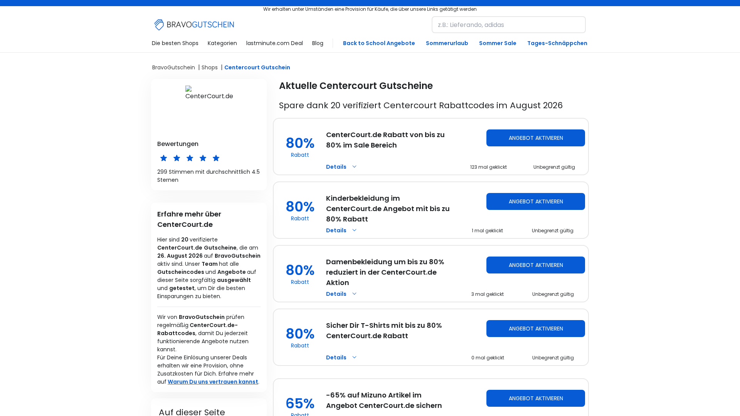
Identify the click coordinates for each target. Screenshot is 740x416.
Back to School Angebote (379, 43)
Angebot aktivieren (536, 138)
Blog (317, 43)
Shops (210, 67)
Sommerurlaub (447, 43)
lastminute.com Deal (274, 43)
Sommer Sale (497, 43)
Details (336, 167)
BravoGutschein (173, 67)
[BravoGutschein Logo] (194, 25)
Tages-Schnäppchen (557, 43)
